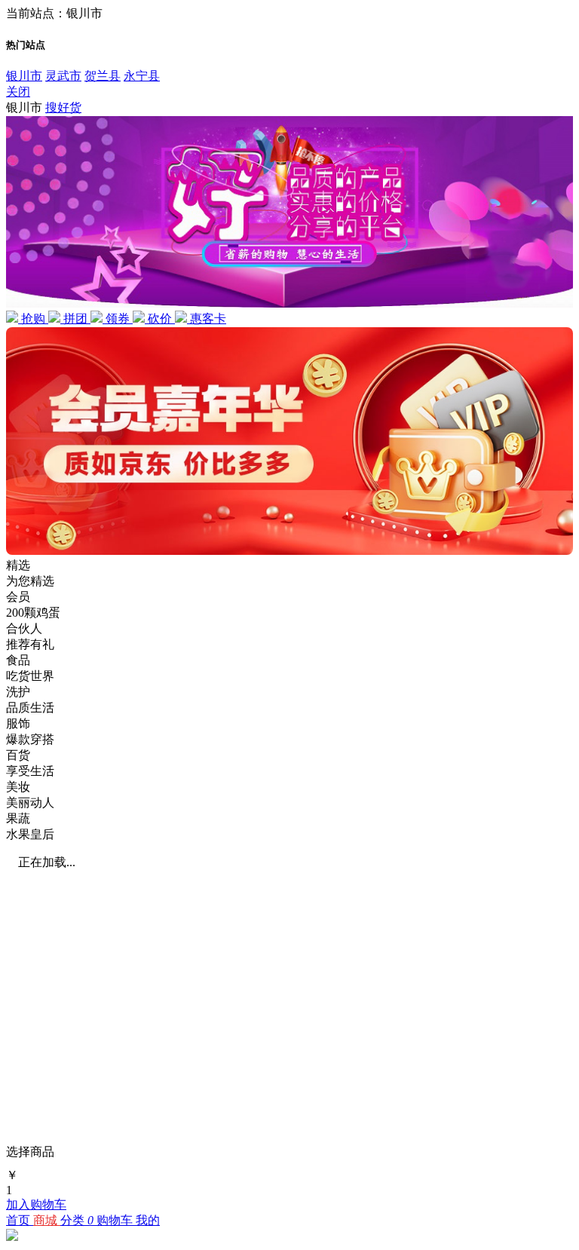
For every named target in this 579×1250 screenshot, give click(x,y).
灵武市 (63, 75)
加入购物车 (36, 1204)
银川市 (24, 75)
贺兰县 (102, 75)
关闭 (18, 91)
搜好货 (63, 107)
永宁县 (142, 75)
